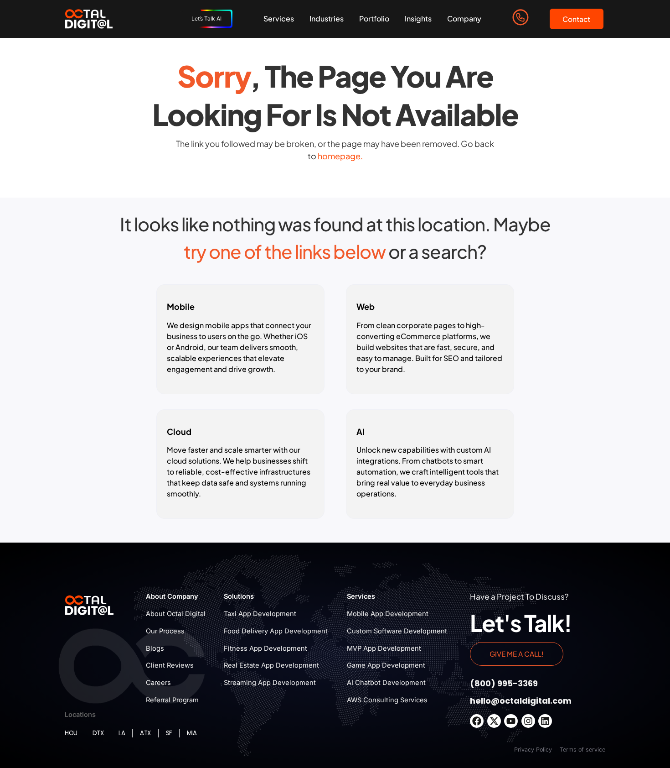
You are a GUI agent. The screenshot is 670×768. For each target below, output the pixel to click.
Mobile (181, 306)
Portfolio (374, 18)
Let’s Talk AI (206, 18)
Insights (418, 18)
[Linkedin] (545, 721)
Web (365, 306)
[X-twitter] (494, 721)
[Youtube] (511, 721)
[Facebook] (477, 721)
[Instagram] (528, 721)
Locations (80, 715)
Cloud (179, 431)
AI (360, 431)
